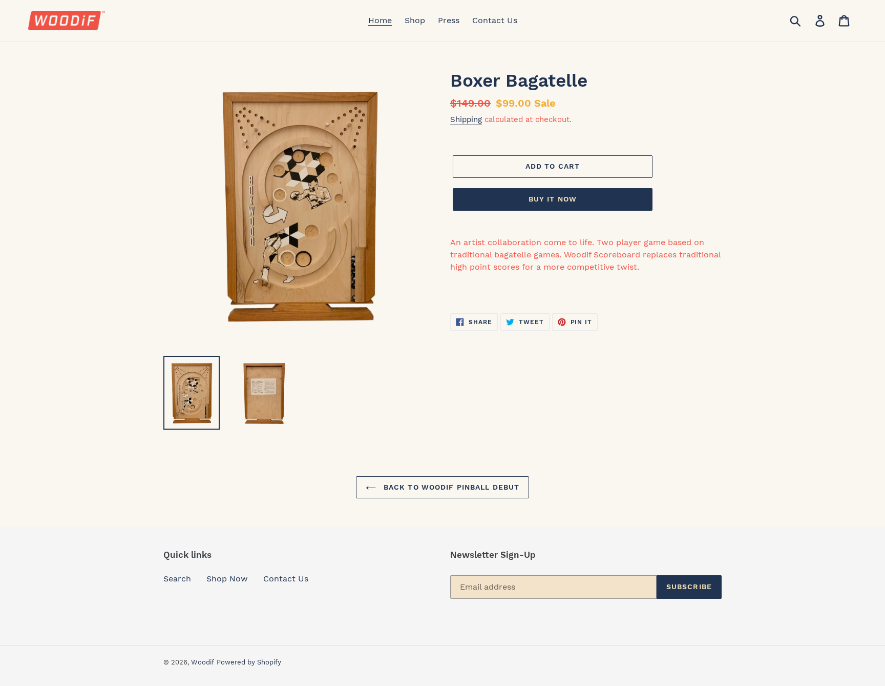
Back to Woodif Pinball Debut (450, 487)
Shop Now (227, 578)
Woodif (202, 662)
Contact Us (285, 578)
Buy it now (553, 199)
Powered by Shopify (249, 662)
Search (177, 578)
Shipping (466, 119)
